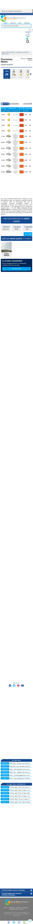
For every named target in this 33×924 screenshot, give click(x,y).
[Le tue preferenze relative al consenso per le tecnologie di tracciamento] (30, 921)
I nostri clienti (12, 907)
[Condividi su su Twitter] (13, 922)
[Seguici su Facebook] (10, 685)
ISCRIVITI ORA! (16, 268)
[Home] (13, 21)
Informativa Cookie (14, 909)
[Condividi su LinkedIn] (19, 922)
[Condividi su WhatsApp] (24, 922)
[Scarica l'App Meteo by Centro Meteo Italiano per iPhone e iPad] (27, 41)
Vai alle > (27, 238)
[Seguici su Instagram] (18, 685)
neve (19, 23)
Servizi (5, 907)
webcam (12, 23)
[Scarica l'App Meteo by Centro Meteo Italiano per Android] (27, 38)
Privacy (21, 909)
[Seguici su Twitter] (14, 685)
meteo (6, 23)
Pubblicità (18, 907)
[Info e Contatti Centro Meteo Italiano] (22, 685)
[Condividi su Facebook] (8, 922)
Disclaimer (25, 907)
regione (26, 23)
